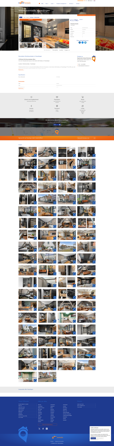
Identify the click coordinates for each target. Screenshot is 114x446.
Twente (52, 418)
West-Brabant (40, 420)
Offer (42, 3)
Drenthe (39, 410)
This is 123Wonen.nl (81, 405)
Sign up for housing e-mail (83, 138)
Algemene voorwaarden (59, 441)
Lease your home (21, 407)
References (20, 411)
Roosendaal (53, 417)
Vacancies (20, 413)
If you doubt (20, 417)
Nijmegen (40, 417)
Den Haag (40, 409)
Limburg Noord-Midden (67, 415)
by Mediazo (61, 443)
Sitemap (51, 441)
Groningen (40, 414)
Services (71, 3)
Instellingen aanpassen (95, 439)
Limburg (52, 415)
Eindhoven (52, 410)
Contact (78, 3)
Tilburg (39, 418)
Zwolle (52, 421)
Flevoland (40, 412)
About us (20, 405)
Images (67, 50)
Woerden (52, 420)
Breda (52, 407)
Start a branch (21, 410)
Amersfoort (53, 404)
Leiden (39, 415)
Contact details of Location (23, 404)
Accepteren (93, 438)
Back (21, 17)
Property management (61, 3)
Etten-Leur (65, 410)
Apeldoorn (52, 406)
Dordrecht (65, 409)
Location (61, 50)
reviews (90, 0)
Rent (47, 3)
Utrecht (64, 418)
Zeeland (39, 421)
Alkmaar (39, 404)
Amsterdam (40, 406)
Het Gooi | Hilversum (67, 414)
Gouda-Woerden (66, 412)
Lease (52, 3)
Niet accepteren (100, 438)
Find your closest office (22, 416)
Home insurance (21, 408)
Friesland (52, 412)
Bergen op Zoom (41, 407)
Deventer (52, 409)
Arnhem (64, 406)
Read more (20, 69)
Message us (20, 414)
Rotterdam (65, 417)
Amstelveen (65, 404)
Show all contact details (47, 424)
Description (55, 50)
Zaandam (64, 420)
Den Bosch (65, 407)
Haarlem (52, 414)
